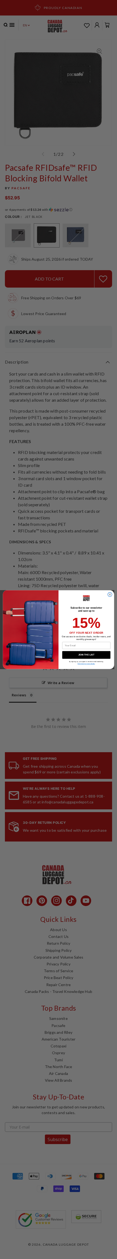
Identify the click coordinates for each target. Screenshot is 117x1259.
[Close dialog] (110, 594)
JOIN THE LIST (86, 655)
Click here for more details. (86, 663)
